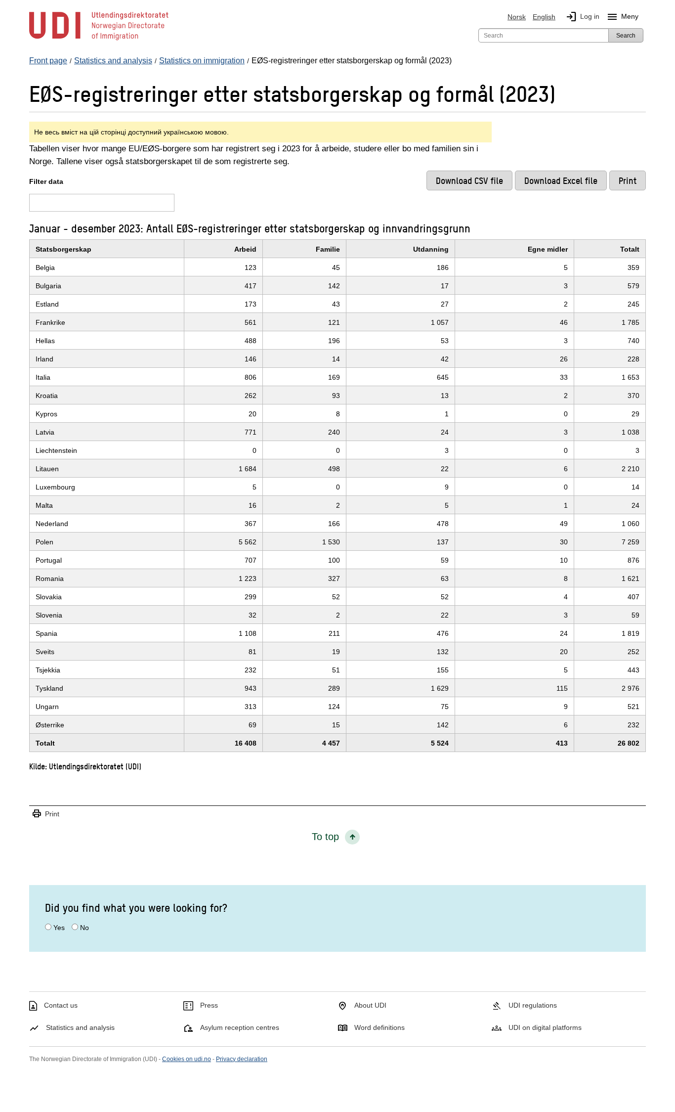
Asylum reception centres (239, 1027)
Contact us (61, 1005)
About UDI (370, 1005)
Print (45, 814)
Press (209, 1005)
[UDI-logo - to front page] (99, 40)
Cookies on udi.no (186, 1059)
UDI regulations (532, 1005)
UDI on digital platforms (545, 1027)
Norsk (516, 17)
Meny (622, 17)
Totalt (629, 249)
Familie (328, 249)
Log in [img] (582, 17)
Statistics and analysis (80, 1027)
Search (625, 35)
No (84, 928)
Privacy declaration (241, 1059)
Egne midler (548, 249)
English (544, 17)
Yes (59, 928)
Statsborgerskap (63, 249)
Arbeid (245, 249)
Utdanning (431, 249)
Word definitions (379, 1027)
